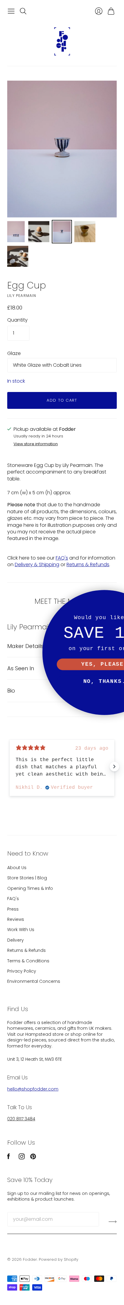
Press (13, 909)
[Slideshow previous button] (9, 766)
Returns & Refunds (88, 564)
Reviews (15, 919)
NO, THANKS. (62, 681)
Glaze (14, 353)
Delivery (15, 940)
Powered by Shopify (58, 1259)
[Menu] (11, 11)
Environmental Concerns (33, 981)
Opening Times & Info (30, 888)
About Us (16, 868)
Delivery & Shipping (37, 564)
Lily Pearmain (21, 295)
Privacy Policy (21, 971)
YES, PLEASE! (62, 664)
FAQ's (62, 557)
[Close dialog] (116, 597)
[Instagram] (22, 1157)
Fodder (30, 1259)
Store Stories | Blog (27, 878)
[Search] (23, 11)
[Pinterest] (33, 1157)
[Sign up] (113, 1222)
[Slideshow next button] (114, 766)
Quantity (17, 320)
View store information (36, 444)
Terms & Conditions (28, 961)
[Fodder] (62, 41)
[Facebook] (8, 1157)
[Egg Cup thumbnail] (16, 231)
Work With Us (20, 930)
